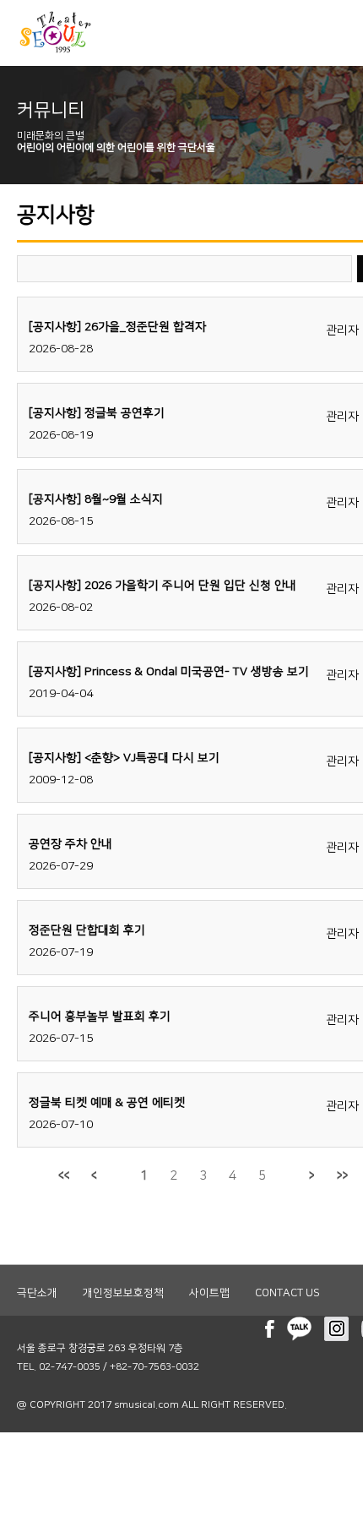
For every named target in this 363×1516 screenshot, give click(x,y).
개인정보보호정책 (123, 1293)
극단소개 (37, 1293)
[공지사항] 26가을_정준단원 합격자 (117, 327)
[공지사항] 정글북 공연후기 (97, 413)
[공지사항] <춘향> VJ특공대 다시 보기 (124, 758)
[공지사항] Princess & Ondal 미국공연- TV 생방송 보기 (169, 672)
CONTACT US (287, 1293)
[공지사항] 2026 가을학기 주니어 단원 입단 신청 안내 (162, 585)
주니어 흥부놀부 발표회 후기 (100, 1016)
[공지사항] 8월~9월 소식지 (96, 499)
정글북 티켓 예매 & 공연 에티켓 (107, 1103)
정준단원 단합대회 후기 (87, 930)
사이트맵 (209, 1293)
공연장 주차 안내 (70, 844)
